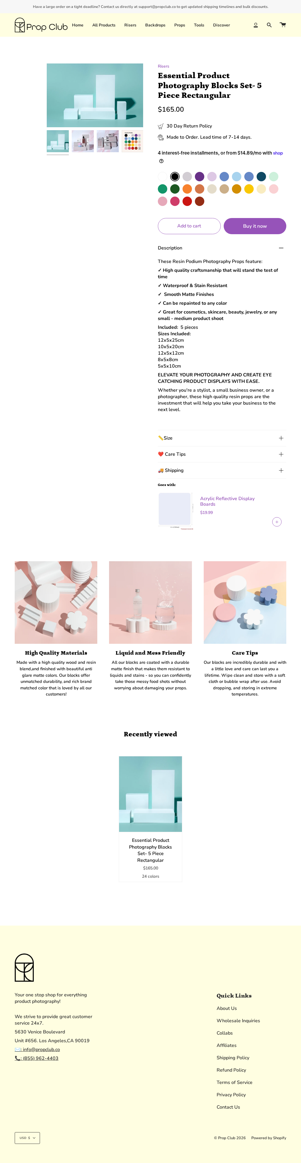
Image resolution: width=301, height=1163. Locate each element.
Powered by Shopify (268, 1138)
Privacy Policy (231, 1095)
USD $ (25, 1138)
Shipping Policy (233, 1058)
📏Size (165, 438)
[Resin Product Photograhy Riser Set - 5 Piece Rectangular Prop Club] (58, 141)
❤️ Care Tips (172, 454)
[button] (130, 25)
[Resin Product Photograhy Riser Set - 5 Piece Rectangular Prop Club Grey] (83, 141)
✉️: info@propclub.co (37, 1049)
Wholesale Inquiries (238, 1021)
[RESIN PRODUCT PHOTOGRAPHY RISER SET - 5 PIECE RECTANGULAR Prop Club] (133, 141)
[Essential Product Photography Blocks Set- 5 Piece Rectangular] (150, 794)
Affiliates (227, 1045)
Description (170, 248)
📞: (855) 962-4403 (36, 1058)
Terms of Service (234, 1082)
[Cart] (283, 25)
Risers (163, 66)
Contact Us (228, 1107)
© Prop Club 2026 (230, 1138)
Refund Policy (231, 1070)
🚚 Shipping (171, 470)
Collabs (225, 1033)
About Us (227, 1008)
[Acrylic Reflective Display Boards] (175, 510)
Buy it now (255, 226)
